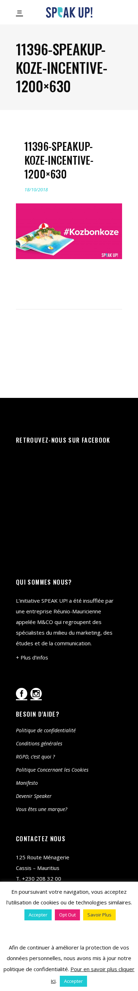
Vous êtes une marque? (41, 809)
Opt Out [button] (67, 914)
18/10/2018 (36, 189)
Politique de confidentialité (46, 730)
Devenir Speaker (34, 796)
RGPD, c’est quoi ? (35, 756)
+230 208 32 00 (41, 878)
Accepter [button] (38, 914)
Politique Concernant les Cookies (52, 769)
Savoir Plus (99, 914)
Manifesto (27, 782)
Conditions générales (39, 743)
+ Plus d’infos (32, 657)
